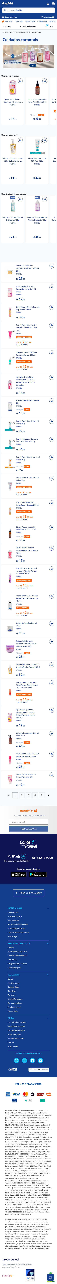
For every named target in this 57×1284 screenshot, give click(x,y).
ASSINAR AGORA (29, 829)
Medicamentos (13, 983)
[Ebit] (30, 1275)
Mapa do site (13, 1046)
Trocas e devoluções (16, 1038)
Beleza (10, 979)
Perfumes (11, 995)
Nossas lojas (12, 936)
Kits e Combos (19, 21)
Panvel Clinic (13, 1011)
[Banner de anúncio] (28, 67)
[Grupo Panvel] (10, 1259)
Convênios (12, 959)
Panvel (5, 32)
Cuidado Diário (13, 987)
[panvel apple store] (18, 874)
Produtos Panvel (14, 1007)
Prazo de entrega (14, 1034)
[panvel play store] (38, 874)
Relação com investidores (18, 924)
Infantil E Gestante (15, 999)
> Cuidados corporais (32, 32)
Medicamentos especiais (17, 951)
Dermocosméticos (15, 1003)
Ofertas (11, 1042)
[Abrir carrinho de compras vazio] (53, 3)
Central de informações (17, 1022)
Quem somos (13, 912)
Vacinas (11, 947)
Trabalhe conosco (15, 916)
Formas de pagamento (16, 1030)
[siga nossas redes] (16, 1060)
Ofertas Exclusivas (30, 21)
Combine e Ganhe (42, 21)
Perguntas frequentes (16, 1026)
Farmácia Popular (14, 968)
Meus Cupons (8, 21)
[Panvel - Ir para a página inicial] (23, 4)
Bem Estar (12, 991)
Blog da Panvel (13, 920)
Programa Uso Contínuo (17, 963)
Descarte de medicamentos (18, 932)
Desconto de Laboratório (18, 955)
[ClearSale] (8, 1275)
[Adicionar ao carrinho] (20, 80)
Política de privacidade (16, 928)
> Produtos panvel (16, 32)
